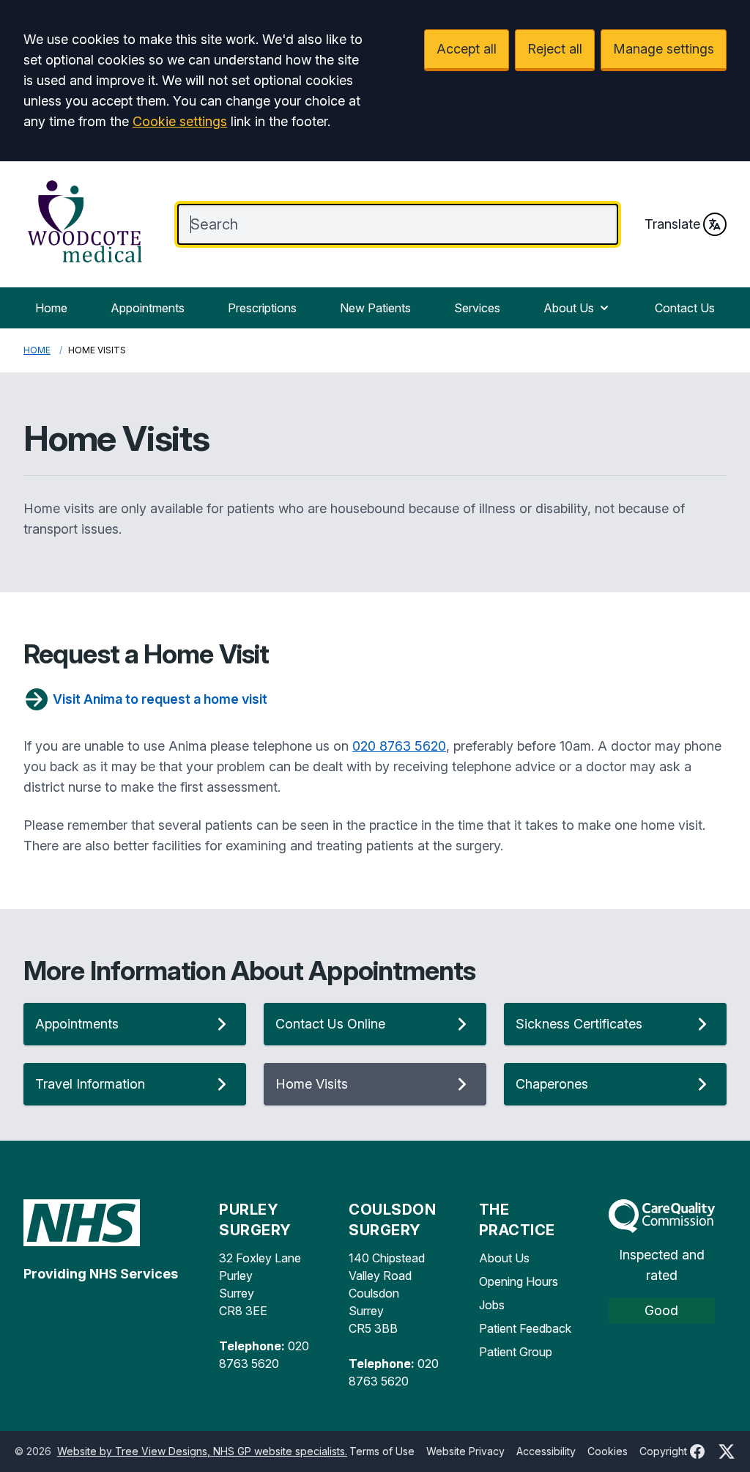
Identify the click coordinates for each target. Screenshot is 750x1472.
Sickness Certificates (579, 1023)
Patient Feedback (525, 1328)
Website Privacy (465, 1451)
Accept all (467, 48)
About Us (568, 308)
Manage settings (663, 48)
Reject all (554, 48)
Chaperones (552, 1084)
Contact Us (685, 308)
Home (51, 308)
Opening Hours (518, 1281)
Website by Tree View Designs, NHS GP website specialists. (202, 1451)
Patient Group (515, 1351)
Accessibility (546, 1451)
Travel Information (90, 1084)
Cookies (607, 1451)
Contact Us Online (330, 1023)
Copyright (663, 1451)
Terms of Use (382, 1451)
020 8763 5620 (399, 746)
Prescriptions (262, 308)
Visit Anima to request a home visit (160, 699)
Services (477, 308)
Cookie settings (180, 121)
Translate (672, 224)
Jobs (492, 1305)
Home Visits (311, 1084)
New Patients (375, 308)
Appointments (148, 308)
